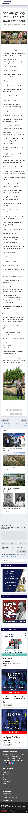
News (5, 26)
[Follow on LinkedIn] (12, 763)
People (18, 26)
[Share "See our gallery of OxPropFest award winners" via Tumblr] (12, 410)
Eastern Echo (6, 774)
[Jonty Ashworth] (14, 399)
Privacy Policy (6, 785)
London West (6, 776)
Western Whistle (7, 777)
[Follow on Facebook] (4, 763)
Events (4, 779)
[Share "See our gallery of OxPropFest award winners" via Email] (18, 410)
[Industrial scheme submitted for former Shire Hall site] (14, 479)
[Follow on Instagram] (10, 763)
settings (16, 808)
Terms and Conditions (8, 786)
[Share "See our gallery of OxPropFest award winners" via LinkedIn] (15, 410)
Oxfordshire (13, 26)
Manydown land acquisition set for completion (11, 468)
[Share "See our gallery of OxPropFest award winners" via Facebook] (6, 410)
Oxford (8, 26)
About (4, 783)
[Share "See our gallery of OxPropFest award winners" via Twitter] (9, 410)
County (23, 24)
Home (4, 770)
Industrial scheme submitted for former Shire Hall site (13, 489)
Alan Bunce (10, 24)
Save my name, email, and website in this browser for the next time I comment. (13, 547)
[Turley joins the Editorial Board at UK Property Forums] (14, 500)
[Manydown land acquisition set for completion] (14, 459)
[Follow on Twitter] (7, 763)
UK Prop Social (6, 781)
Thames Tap (6, 772)
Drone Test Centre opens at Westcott (12, 448)
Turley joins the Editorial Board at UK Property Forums (12, 509)
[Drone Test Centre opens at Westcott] (14, 440)
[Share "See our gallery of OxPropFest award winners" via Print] (21, 410)
